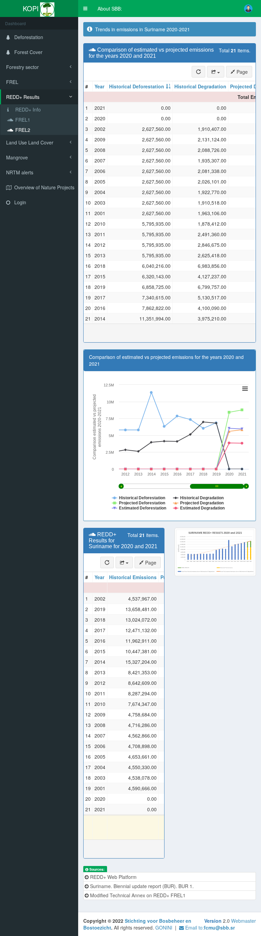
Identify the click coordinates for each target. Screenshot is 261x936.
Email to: (209, 927)
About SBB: (110, 8)
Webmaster (243, 920)
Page (241, 71)
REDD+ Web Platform (113, 876)
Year (99, 86)
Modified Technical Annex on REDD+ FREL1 (137, 895)
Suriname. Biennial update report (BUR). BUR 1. (141, 886)
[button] (85, 8)
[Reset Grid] (198, 71)
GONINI (163, 927)
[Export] (215, 71)
